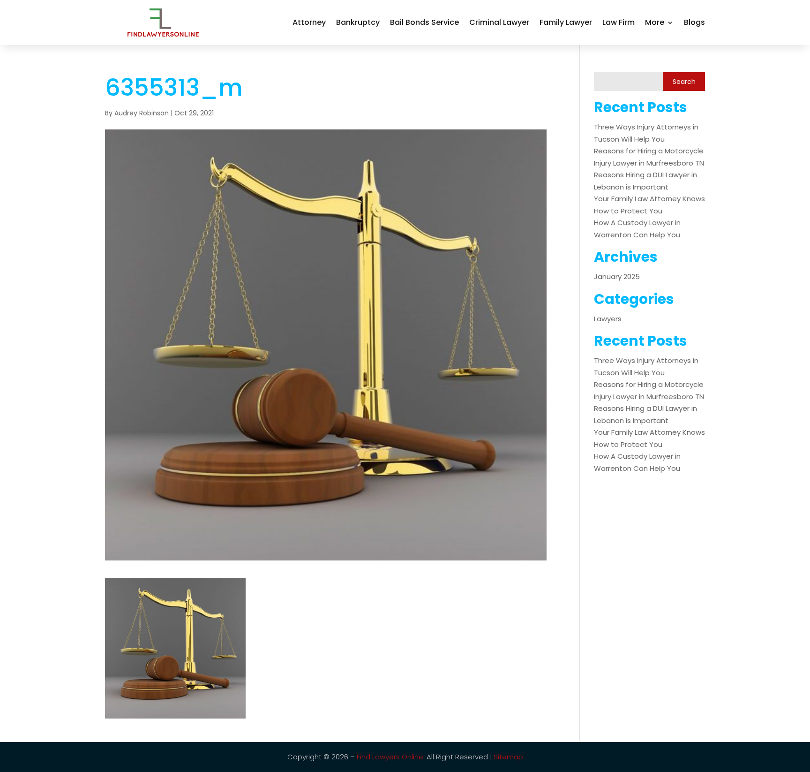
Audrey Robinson (141, 113)
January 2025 (617, 276)
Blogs (694, 22)
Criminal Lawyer (499, 22)
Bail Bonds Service (424, 22)
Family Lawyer (566, 22)
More (654, 22)
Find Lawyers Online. (391, 757)
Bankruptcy (358, 22)
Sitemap (508, 757)
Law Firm (618, 22)
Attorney (309, 22)
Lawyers (608, 319)
